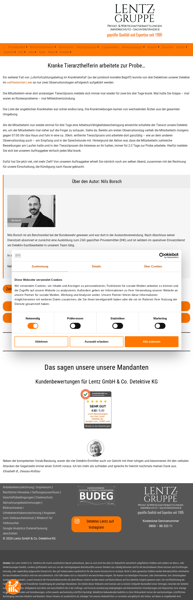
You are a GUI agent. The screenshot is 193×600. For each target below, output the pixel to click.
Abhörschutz (66, 47)
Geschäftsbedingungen (18, 497)
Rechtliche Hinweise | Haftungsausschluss (31, 492)
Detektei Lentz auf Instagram (100, 524)
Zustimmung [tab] (40, 266)
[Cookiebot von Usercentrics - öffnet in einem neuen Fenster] (162, 255)
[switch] (75, 326)
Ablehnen (41, 341)
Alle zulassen (151, 341)
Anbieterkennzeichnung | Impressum (27, 487)
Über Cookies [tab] (153, 266)
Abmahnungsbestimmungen (22, 502)
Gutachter (168, 47)
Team (42, 52)
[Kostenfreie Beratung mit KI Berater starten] (13, 586)
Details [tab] (96, 266)
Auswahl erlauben (96, 341)
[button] (26, 47)
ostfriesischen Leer (19, 82)
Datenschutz (44, 497)
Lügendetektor (110, 47)
